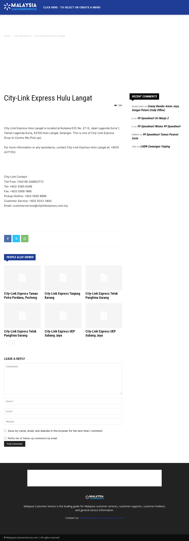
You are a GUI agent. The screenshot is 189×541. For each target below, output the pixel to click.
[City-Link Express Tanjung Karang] (63, 277)
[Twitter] (16, 238)
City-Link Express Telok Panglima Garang (101, 295)
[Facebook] (7, 238)
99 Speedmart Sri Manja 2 (153, 118)
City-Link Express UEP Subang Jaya (60, 333)
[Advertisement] (94, 24)
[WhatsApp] (24, 238)
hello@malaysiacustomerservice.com (102, 518)
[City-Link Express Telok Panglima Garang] (103, 277)
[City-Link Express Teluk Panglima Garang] (22, 315)
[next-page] (12, 343)
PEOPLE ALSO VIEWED (19, 257)
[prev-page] (6, 343)
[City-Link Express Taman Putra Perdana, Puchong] (22, 277)
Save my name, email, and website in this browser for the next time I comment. (55, 430)
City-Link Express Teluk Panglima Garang (20, 333)
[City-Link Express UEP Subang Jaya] (63, 315)
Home (7, 35)
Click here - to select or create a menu (71, 7)
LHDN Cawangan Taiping (155, 146)
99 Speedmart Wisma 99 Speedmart (158, 126)
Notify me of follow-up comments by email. (33, 438)
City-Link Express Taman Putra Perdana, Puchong (21, 295)
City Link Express (22, 35)
